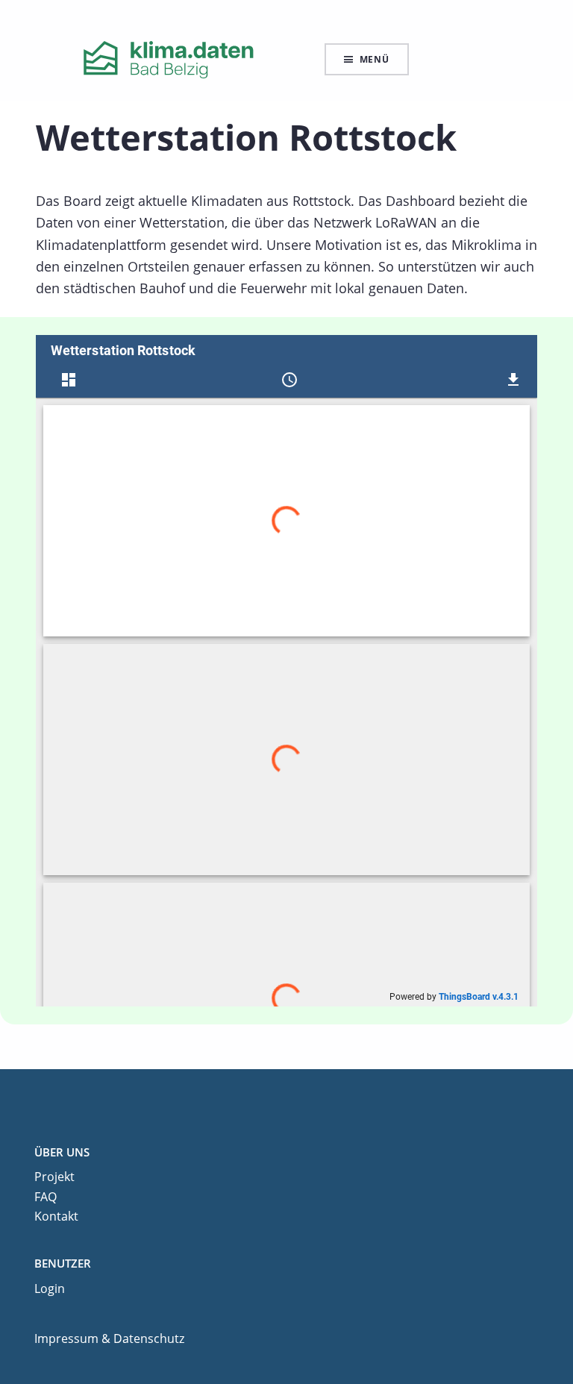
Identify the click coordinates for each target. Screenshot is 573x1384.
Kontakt (56, 1216)
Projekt (54, 1176)
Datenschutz (148, 1338)
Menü (374, 59)
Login (49, 1288)
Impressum (66, 1338)
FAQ (45, 1197)
